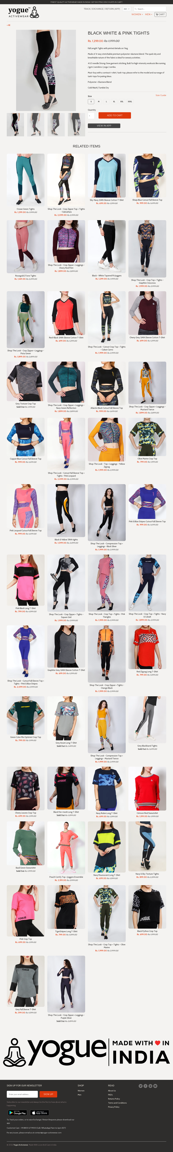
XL (114, 101)
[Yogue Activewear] (24, 12)
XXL (121, 101)
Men (148, 14)
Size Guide (161, 95)
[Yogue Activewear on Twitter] (141, 1086)
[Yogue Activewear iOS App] (39, 1116)
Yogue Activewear (20, 1145)
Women (137, 14)
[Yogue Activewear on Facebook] (145, 1086)
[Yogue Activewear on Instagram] (150, 1086)
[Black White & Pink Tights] (46, 70)
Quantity (92, 110)
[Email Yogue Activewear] (155, 1086)
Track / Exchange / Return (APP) (102, 9)
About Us (112, 1090)
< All (8, 25)
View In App (104, 125)
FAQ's (110, 1095)
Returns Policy (114, 1099)
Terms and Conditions (117, 1103)
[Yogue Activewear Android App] (17, 1116)
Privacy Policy (113, 1107)
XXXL (130, 101)
